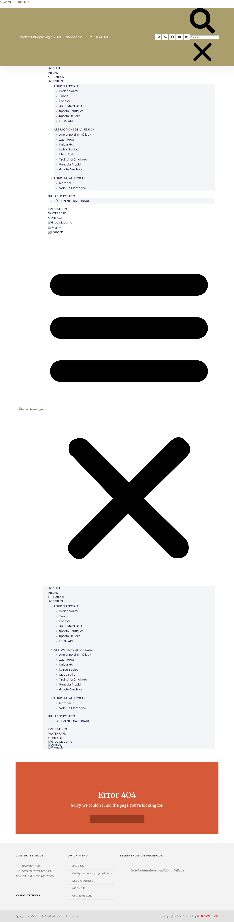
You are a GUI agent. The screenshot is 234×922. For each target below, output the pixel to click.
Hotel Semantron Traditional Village (157, 870)
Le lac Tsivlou (68, 149)
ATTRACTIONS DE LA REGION (74, 129)
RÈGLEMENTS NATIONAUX (72, 201)
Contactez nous (82, 895)
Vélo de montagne (72, 188)
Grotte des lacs (70, 169)
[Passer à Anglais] (131, 227)
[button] (202, 21)
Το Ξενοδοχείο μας (51, 916)
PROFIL (53, 72)
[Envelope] (158, 37)
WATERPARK (57, 213)
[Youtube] (179, 37)
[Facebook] (172, 37)
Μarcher (65, 183)
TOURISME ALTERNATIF (70, 178)
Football (65, 101)
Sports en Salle (69, 116)
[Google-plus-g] (165, 37)
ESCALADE (66, 121)
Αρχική (19, 916)
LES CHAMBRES (82, 880)
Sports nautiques (71, 111)
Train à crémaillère (73, 159)
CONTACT (55, 218)
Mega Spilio (67, 154)
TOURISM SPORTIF (66, 86)
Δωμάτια (31, 916)
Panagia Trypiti (70, 164)
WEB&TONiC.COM (207, 916)
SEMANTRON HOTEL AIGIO (17, 2)
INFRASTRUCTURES (61, 196)
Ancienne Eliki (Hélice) (75, 135)
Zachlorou (66, 139)
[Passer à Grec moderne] (131, 222)
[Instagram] (187, 37)
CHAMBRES (56, 77)
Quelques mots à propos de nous (92, 873)
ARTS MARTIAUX (70, 106)
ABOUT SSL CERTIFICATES (28, 895)
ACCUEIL (54, 68)
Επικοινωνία (72, 916)
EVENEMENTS (57, 209)
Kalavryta (66, 144)
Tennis (64, 96)
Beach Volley (68, 91)
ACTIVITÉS (55, 81)
